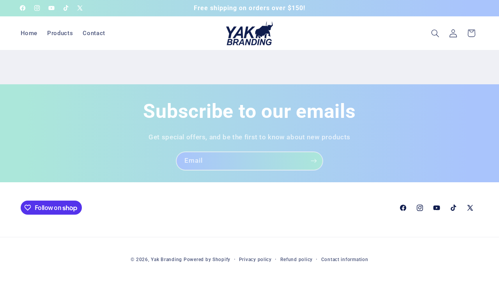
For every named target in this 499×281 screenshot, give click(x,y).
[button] (435, 33)
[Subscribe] (314, 161)
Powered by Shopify (207, 259)
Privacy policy (255, 259)
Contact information (344, 259)
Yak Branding (166, 259)
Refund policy (296, 259)
